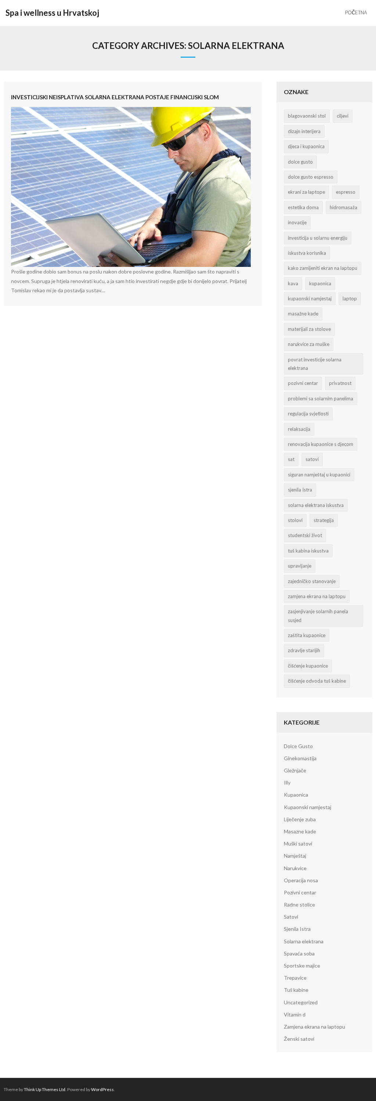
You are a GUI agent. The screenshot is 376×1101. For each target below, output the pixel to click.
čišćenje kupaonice (308, 666)
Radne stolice (299, 904)
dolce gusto (300, 162)
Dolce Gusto (298, 746)
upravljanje (299, 566)
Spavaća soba (299, 953)
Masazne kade (300, 831)
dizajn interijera (304, 131)
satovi (312, 459)
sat (291, 459)
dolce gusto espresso (310, 177)
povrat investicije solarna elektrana (314, 364)
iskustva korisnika (307, 253)
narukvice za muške (308, 344)
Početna (356, 12)
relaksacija (299, 429)
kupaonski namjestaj (310, 298)
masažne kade (303, 314)
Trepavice (295, 978)
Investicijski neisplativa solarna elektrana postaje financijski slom (115, 97)
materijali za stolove (309, 329)
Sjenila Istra (297, 929)
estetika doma (303, 207)
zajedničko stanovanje (312, 581)
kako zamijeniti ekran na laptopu (322, 268)
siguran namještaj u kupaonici (319, 475)
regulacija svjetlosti (308, 414)
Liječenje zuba (300, 819)
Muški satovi (298, 843)
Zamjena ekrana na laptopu (314, 1026)
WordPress (102, 1089)
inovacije (297, 222)
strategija (324, 520)
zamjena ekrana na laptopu (317, 596)
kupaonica (320, 283)
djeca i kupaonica (306, 146)
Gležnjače (295, 770)
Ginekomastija (300, 758)
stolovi (295, 520)
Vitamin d (295, 1014)
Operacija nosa (301, 880)
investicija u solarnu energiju (317, 238)
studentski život (305, 535)
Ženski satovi (299, 1039)
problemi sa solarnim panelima (320, 398)
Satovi (291, 917)
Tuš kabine (296, 990)
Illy (287, 782)
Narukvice (295, 868)
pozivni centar (303, 383)
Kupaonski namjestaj (307, 807)
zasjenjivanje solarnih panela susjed (318, 615)
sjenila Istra (300, 490)
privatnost (340, 383)
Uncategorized (301, 1002)
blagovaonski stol (307, 116)
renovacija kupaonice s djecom (320, 444)
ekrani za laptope (306, 192)
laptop (350, 298)
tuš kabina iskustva (308, 551)
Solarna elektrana (303, 941)
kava (293, 283)
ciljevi (342, 116)
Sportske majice (302, 965)
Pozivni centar (300, 892)
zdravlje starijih (304, 650)
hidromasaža (343, 207)
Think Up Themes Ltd (44, 1089)
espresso (345, 192)
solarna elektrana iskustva (316, 505)
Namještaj (295, 855)
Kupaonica (296, 794)
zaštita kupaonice (306, 635)
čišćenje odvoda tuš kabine (317, 681)
